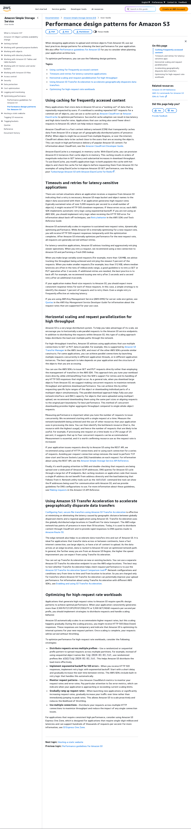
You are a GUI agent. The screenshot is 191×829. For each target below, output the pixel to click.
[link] (106, 17)
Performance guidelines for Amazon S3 (80, 49)
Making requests (58, 489)
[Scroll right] (105, 9)
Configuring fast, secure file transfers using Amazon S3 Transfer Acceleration (85, 512)
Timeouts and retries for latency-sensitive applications (78, 73)
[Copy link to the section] (43, 100)
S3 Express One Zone (74, 727)
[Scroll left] (33, 9)
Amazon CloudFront (110, 113)
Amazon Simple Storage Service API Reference (104, 460)
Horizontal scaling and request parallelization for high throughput (83, 77)
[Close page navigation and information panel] (186, 41)
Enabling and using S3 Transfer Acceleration (79, 583)
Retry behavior (99, 217)
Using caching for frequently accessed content (74, 69)
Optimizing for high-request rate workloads (72, 89)
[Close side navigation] (38, 18)
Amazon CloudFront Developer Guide (104, 146)
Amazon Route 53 (54, 532)
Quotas (49, 302)
